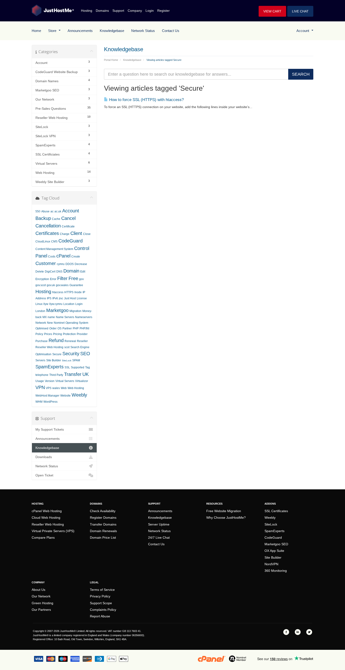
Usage (39, 381)
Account (303, 31)
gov (81, 279)
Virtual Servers (64, 381)
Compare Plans (43, 537)
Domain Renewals (103, 531)
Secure (56, 354)
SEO (85, 353)
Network (40, 322)
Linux (38, 304)
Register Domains (103, 517)
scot (66, 347)
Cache (56, 219)
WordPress (50, 401)
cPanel (63, 255)
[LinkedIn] (298, 632)
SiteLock (66, 360)
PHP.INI (84, 328)
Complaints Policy (103, 610)
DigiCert (50, 271)
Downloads (43, 457)
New (50, 322)
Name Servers (65, 317)
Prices (48, 334)
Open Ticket (44, 475)
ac (52, 211)
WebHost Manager (47, 395)
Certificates (47, 233)
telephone (41, 375)
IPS (49, 298)
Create (75, 256)
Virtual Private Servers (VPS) (53, 531)
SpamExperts (49, 366)
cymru (61, 264)
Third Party (56, 375)
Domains (102, 10)
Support (118, 10)
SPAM (76, 360)
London (40, 311)
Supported (77, 367)
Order (53, 328)
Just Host (70, 298)
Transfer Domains (103, 524)
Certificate (68, 226)
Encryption (42, 279)
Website (65, 395)
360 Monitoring (275, 571)
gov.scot (40, 285)
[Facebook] (286, 632)
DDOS (69, 264)
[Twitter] (309, 632)
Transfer (72, 374)
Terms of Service (102, 590)
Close (87, 234)
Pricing (57, 334)
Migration (75, 311)
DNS (59, 271)
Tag (87, 367)
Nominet (59, 322)
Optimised (41, 328)
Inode (78, 292)
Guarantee (76, 285)
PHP (76, 328)
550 (37, 211)
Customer (45, 263)
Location (68, 304)
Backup (43, 218)
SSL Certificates (276, 511)
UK (85, 374)
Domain (71, 270)
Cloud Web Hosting (46, 517)
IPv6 (55, 298)
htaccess (57, 292)
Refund (56, 340)
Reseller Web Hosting (49, 347)
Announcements (80, 31)
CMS (54, 241)
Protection (69, 334)
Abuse (45, 211)
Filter (62, 278)
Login (150, 10)
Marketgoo (57, 310)
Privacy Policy (100, 596)
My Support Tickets (49, 429)
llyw (45, 304)
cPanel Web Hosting (47, 511)
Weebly (79, 394)
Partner (67, 328)
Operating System (76, 322)
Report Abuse (100, 616)
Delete (39, 271)
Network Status (143, 31)
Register (163, 10)
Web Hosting (76, 388)
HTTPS (68, 292)
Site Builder (53, 360)
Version (49, 381)
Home (36, 31)
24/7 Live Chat (159, 537)
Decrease (81, 264)
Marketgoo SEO (276, 544)
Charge (64, 234)
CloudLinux (42, 241)
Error (53, 279)
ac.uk (57, 211)
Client (76, 233)
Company (135, 10)
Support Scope (101, 603)
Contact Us (170, 31)
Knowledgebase (112, 31)
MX (44, 317)
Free (73, 278)
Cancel (68, 218)
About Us (38, 590)
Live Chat (300, 11)
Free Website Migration (223, 511)
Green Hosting (42, 603)
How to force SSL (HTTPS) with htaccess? (146, 99)
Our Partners (41, 610)
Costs (51, 256)
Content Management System (54, 249)
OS (59, 328)
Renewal (70, 341)
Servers (40, 360)
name (51, 317)
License (82, 298)
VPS (48, 388)
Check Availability (102, 511)
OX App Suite (274, 551)
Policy (39, 334)
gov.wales (62, 285)
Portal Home (111, 59)
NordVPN (271, 564)
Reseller (82, 341)
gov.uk (51, 285)
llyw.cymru (55, 304)
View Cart (272, 11)
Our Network (41, 596)
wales (56, 388)
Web (64, 388)
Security (70, 353)
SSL (67, 367)
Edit (82, 271)
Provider (82, 334)
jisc (61, 298)
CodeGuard (70, 240)
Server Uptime (158, 524)
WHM (38, 401)
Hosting (86, 10)
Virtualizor (81, 381)
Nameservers (83, 317)
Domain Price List (103, 537)
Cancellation (48, 225)
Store (53, 31)
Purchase (41, 341)
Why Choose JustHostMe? (226, 517)
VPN (40, 387)
